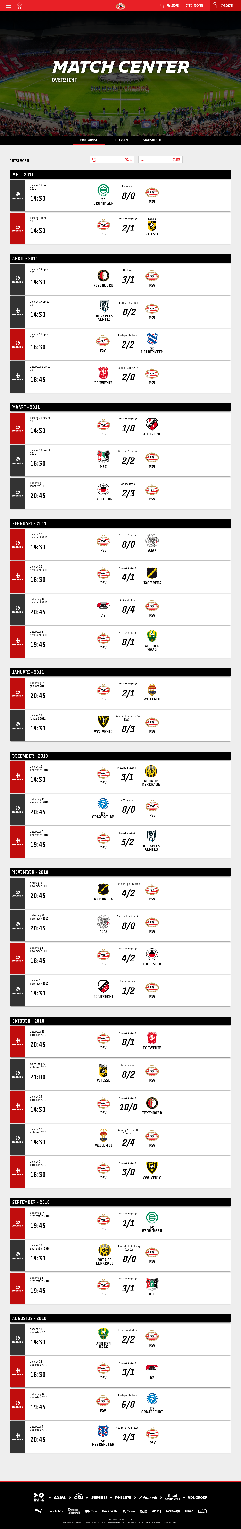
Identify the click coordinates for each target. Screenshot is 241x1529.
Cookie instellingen (170, 1522)
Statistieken (152, 140)
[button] (8, 5)
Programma (88, 140)
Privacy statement (135, 1522)
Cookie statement (153, 1522)
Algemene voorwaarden (73, 1522)
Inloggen (227, 6)
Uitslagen (120, 140)
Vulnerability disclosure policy (113, 1522)
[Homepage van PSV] (120, 6)
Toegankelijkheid (92, 1522)
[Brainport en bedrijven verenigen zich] (120, 1497)
